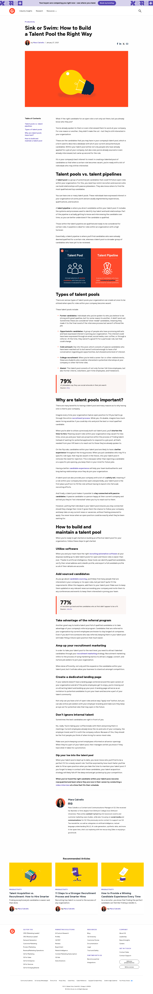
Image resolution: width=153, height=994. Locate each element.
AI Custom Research (62, 933)
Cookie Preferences (81, 980)
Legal (89, 947)
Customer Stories (93, 940)
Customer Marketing (30, 943)
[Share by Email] (127, 44)
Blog (88, 933)
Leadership (123, 937)
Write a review (129, 967)
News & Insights (124, 940)
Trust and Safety (92, 950)
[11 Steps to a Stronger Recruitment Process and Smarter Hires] (76, 874)
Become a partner (93, 959)
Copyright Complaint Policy (95, 980)
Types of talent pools (33, 129)
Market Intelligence (61, 950)
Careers (121, 943)
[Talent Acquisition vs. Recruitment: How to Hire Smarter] (30, 874)
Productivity (30, 22)
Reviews (57, 943)
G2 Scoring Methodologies (41, 980)
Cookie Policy (71, 980)
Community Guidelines (27, 980)
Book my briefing (107, 3)
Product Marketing (29, 947)
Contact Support (125, 956)
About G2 (122, 933)
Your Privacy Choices (124, 980)
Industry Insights (25, 11)
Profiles (57, 937)
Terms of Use (53, 980)
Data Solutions (60, 961)
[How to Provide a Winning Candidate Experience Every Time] (122, 874)
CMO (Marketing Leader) (31, 933)
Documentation (92, 943)
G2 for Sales (27, 957)
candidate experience (79, 468)
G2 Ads (57, 957)
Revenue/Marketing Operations (33, 950)
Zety (68, 388)
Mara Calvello (38, 43)
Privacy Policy (62, 980)
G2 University (91, 937)
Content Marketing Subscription (66, 954)
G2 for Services (28, 964)
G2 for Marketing (28, 954)
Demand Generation (30, 940)
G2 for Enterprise (28, 961)
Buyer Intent (59, 947)
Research (39, 11)
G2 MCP (57, 940)
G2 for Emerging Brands (31, 968)
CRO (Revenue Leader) (30, 937)
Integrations (91, 962)
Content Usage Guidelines (110, 980)
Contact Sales (124, 952)
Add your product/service (129, 961)
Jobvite (69, 609)
